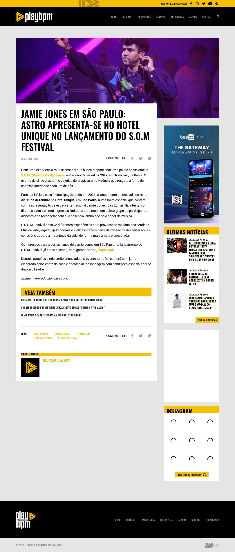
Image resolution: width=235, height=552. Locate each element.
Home (114, 17)
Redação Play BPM (56, 360)
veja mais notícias (207, 319)
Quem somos (212, 520)
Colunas (161, 17)
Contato (206, 17)
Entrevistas (177, 17)
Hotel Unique (43, 337)
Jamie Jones (62, 333)
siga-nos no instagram (189, 474)
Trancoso (83, 333)
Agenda (193, 17)
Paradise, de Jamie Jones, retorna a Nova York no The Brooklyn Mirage (62, 300)
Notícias (126, 17)
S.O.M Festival (67, 337)
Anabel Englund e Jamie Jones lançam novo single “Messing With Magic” (63, 307)
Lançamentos (144, 17)
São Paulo (41, 333)
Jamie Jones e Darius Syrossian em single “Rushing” (51, 315)
